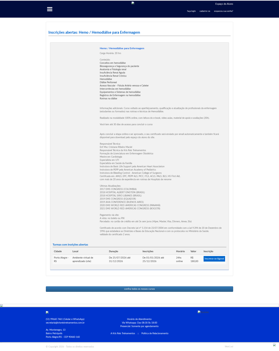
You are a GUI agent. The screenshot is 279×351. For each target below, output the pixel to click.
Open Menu (50, 9)
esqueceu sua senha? (223, 11)
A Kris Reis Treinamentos (123, 333)
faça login (191, 11)
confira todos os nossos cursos (139, 289)
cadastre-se (205, 11)
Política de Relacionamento (154, 333)
